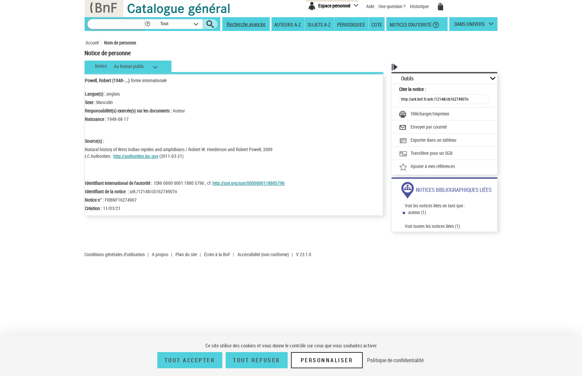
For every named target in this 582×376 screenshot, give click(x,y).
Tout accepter (190, 360)
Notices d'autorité (410, 24)
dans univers (469, 25)
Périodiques (351, 24)
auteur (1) (417, 212)
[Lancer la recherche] (210, 24)
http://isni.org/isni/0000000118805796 (249, 183)
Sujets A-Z (319, 24)
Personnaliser (327, 360)
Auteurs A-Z (287, 24)
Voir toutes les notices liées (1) (432, 226)
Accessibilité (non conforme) (263, 254)
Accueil (92, 42)
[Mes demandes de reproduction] (441, 7)
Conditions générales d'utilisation (115, 254)
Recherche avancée (246, 24)
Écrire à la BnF (217, 254)
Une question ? (393, 6)
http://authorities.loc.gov (136, 156)
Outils (407, 78)
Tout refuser (256, 360)
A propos (160, 254)
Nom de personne (120, 42)
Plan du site (186, 254)
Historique (420, 6)
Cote (376, 24)
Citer (412, 89)
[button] (147, 24)
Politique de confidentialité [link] (395, 360)
